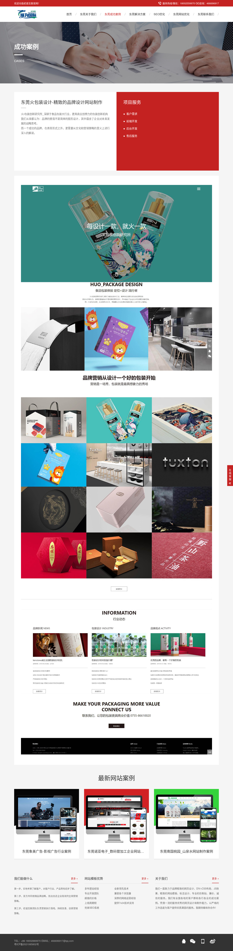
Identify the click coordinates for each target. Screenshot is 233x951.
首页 (69, 14)
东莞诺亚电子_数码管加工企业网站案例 (117, 851)
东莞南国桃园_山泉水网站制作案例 (186, 851)
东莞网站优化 (181, 14)
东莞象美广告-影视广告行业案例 (46, 851)
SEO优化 (159, 14)
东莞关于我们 (88, 14)
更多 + (74, 878)
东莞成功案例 (113, 14)
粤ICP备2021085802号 (26, 944)
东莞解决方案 (137, 14)
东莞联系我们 (206, 14)
